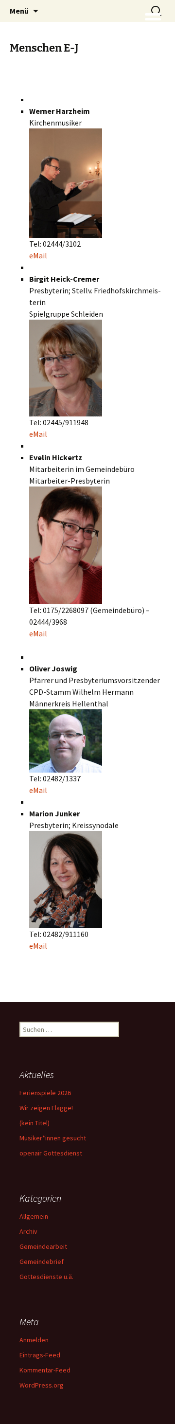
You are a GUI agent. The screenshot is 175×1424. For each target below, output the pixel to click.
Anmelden (34, 1339)
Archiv (28, 1231)
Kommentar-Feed (44, 1370)
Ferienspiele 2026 (45, 1092)
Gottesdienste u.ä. (46, 1276)
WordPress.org (41, 1385)
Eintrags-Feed (39, 1355)
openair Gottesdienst (50, 1153)
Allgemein (33, 1216)
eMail (38, 255)
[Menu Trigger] (153, 18)
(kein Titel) (34, 1122)
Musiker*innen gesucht (52, 1138)
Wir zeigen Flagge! (46, 1107)
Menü (19, 11)
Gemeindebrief (41, 1261)
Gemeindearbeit (43, 1246)
